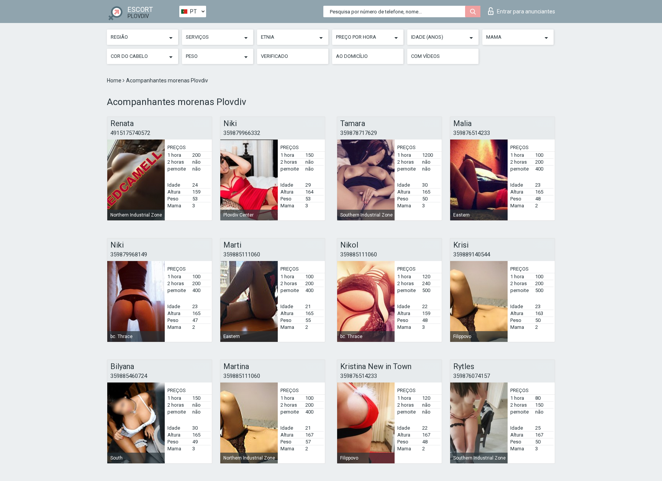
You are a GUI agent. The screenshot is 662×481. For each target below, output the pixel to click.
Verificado (274, 56)
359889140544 (471, 254)
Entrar (526, 11)
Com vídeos (425, 56)
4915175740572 (130, 133)
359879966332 (241, 133)
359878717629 (358, 133)
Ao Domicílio (352, 56)
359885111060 (241, 254)
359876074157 (471, 376)
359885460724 (128, 376)
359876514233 (471, 133)
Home (115, 80)
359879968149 (128, 254)
